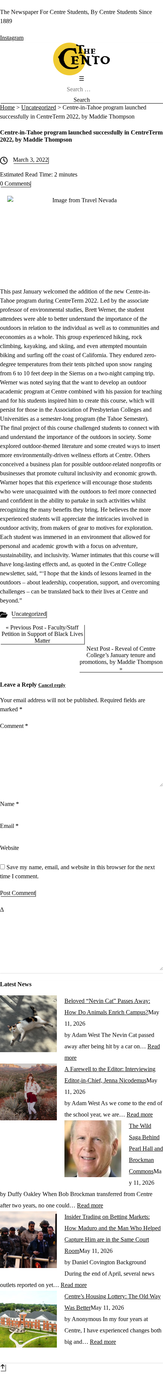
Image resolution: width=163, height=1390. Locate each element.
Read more (140, 1114)
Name (9, 804)
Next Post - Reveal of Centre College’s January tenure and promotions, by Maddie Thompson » (121, 658)
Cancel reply (52, 685)
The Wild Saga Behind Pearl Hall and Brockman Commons (146, 1148)
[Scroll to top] (2, 1367)
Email (9, 826)
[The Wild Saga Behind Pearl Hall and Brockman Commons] (92, 1175)
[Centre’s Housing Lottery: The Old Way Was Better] (28, 1345)
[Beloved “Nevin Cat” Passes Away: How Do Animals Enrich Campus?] (28, 1050)
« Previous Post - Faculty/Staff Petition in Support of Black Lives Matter (42, 634)
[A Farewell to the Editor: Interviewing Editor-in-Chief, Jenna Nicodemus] (28, 1118)
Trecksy (119, 1385)
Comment (14, 726)
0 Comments (15, 183)
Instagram (12, 37)
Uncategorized (28, 614)
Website (9, 848)
